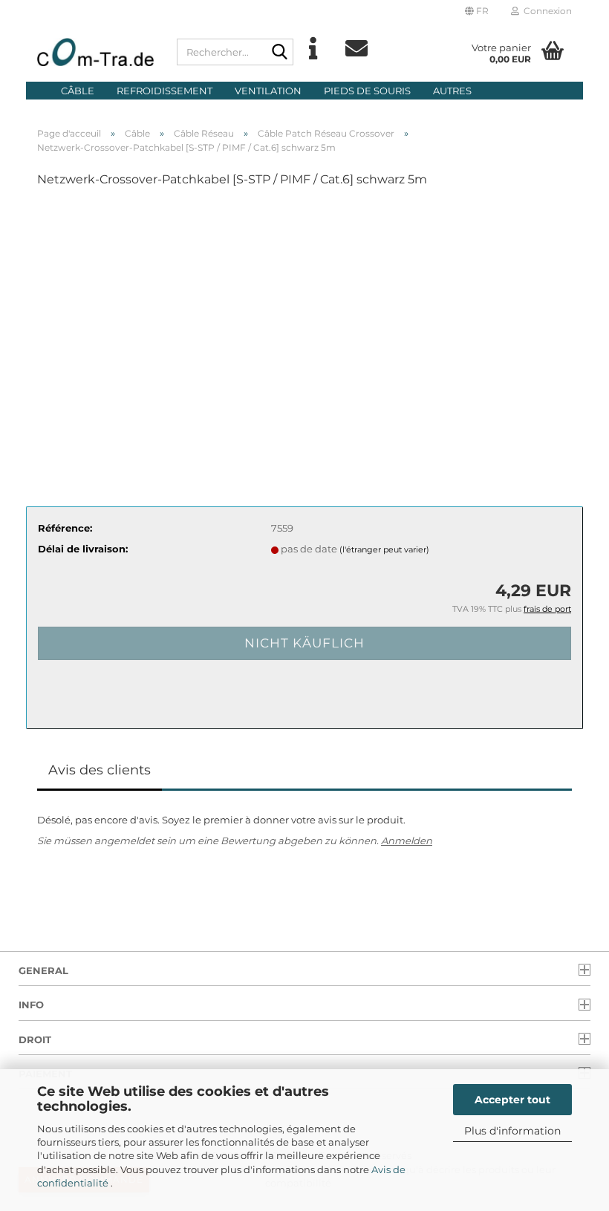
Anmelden (406, 840)
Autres (452, 91)
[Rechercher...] (279, 52)
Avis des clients (99, 770)
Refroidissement (164, 91)
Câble (77, 91)
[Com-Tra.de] (95, 52)
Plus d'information (512, 1130)
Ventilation (268, 91)
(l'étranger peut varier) (384, 549)
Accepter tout (512, 1099)
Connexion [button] (545, 10)
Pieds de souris (367, 91)
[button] (477, 11)
